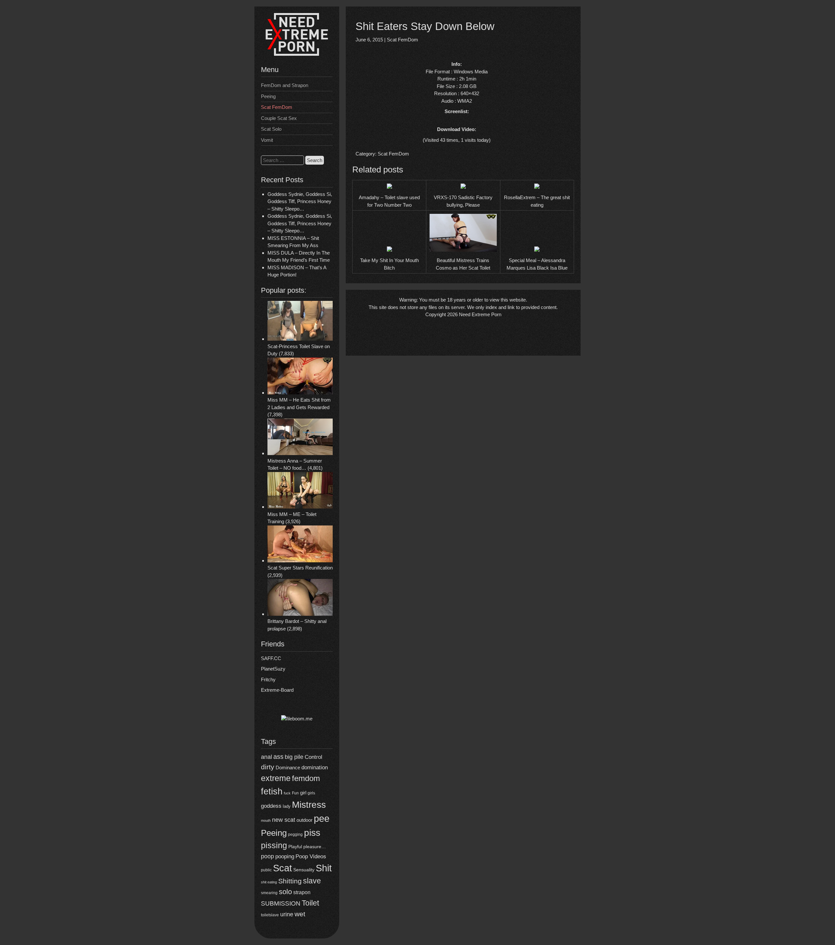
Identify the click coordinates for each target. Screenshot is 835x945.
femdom (306, 778)
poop (267, 856)
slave (312, 881)
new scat (283, 820)
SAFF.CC (271, 658)
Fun (295, 793)
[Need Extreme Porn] (297, 54)
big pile (294, 756)
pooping (284, 856)
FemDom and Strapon (284, 85)
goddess (271, 806)
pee (321, 818)
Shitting (290, 881)
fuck (287, 793)
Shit (324, 868)
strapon (302, 892)
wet (300, 914)
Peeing (268, 96)
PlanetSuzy (273, 669)
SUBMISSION (280, 903)
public (266, 870)
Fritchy (268, 679)
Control (313, 757)
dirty (267, 767)
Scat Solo (271, 129)
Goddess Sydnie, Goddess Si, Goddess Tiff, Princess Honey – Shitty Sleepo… (299, 201)
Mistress (309, 805)
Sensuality (303, 869)
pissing (274, 845)
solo (285, 892)
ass (278, 756)
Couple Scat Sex (279, 118)
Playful (295, 846)
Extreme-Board (277, 690)
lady (287, 806)
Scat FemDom (276, 107)
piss (312, 832)
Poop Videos (311, 856)
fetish (271, 791)
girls (311, 793)
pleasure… (314, 846)
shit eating (269, 882)
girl (303, 792)
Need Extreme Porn (480, 314)
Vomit (267, 140)
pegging (295, 834)
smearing (269, 893)
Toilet (310, 903)
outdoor (304, 820)
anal (266, 757)
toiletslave (270, 915)
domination (314, 767)
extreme (276, 778)
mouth (266, 820)
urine (286, 914)
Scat (282, 868)
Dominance (288, 767)
